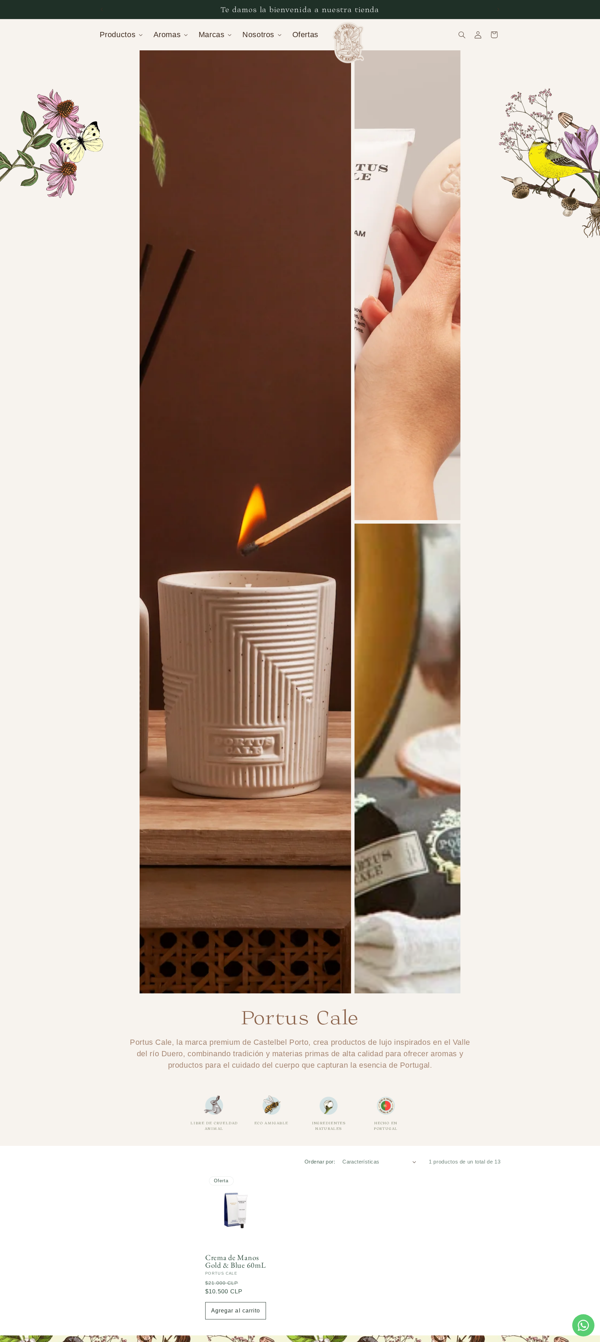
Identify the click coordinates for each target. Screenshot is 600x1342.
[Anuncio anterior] (101, 9)
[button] (120, 34)
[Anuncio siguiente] (498, 9)
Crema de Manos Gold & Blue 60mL (235, 1261)
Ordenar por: (320, 1162)
